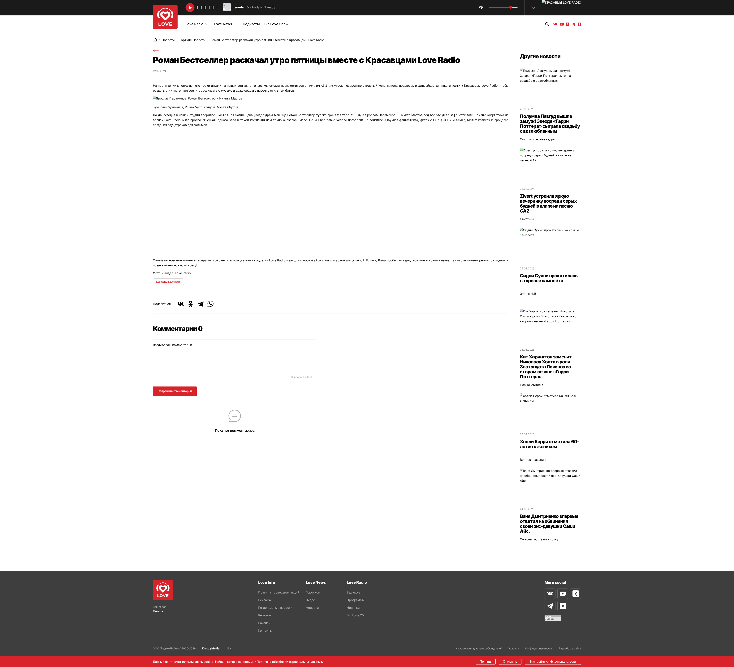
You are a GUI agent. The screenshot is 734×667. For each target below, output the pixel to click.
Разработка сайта (570, 648)
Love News (223, 24)
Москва (158, 611)
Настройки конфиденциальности (553, 661)
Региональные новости (275, 608)
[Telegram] (200, 303)
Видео (310, 600)
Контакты (265, 630)
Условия (513, 648)
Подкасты (251, 24)
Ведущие (353, 592)
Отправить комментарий (175, 391)
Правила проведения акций (278, 592)
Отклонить (510, 661)
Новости (168, 40)
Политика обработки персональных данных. (290, 662)
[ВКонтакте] (180, 303)
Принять (486, 661)
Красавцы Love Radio (168, 281)
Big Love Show (276, 24)
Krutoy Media (210, 648)
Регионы (264, 615)
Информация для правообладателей (479, 648)
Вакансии (265, 623)
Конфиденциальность (538, 648)
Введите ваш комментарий (172, 345)
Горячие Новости (192, 40)
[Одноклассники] (190, 303)
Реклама (264, 600)
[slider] (510, 7)
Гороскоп (313, 592)
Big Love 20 (355, 615)
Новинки (353, 608)
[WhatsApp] (210, 303)
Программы (355, 600)
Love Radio (194, 24)
